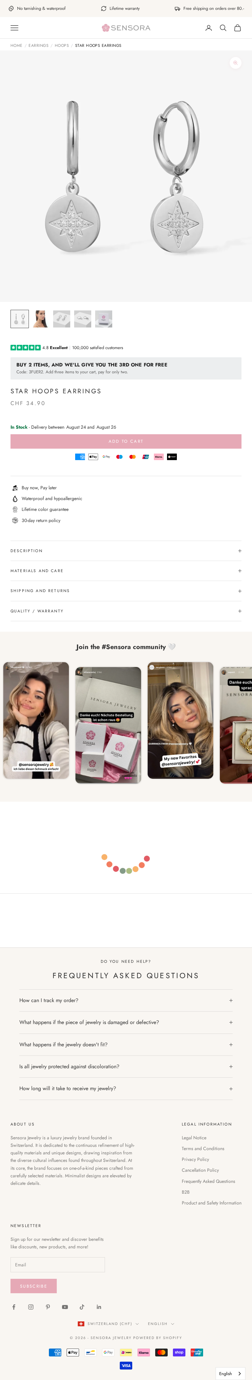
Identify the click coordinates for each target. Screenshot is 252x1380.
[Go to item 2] (41, 319)
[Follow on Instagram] (31, 1307)
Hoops (62, 45)
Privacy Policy (195, 1159)
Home (16, 45)
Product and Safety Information (212, 1203)
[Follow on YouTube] (65, 1307)
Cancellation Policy (200, 1170)
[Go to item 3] (61, 319)
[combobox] (230, 1373)
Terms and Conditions (203, 1148)
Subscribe (33, 1286)
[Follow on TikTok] (82, 1307)
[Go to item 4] (83, 319)
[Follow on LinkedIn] (99, 1307)
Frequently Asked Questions (208, 1181)
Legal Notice (194, 1137)
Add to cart (126, 441)
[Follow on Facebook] (13, 1307)
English (158, 1323)
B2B (186, 1192)
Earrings (39, 45)
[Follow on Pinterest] (48, 1307)
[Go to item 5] (103, 319)
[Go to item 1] (19, 319)
